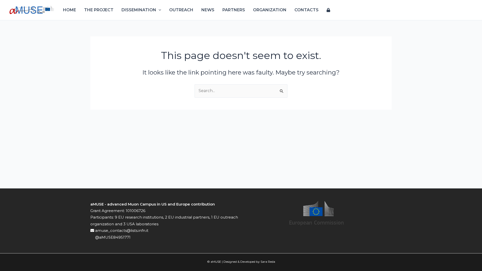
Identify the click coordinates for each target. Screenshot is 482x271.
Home (69, 10)
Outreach (181, 10)
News (207, 10)
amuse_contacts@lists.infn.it (121, 230)
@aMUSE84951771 (112, 237)
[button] (158, 10)
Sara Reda (268, 261)
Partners (233, 10)
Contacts (306, 10)
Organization (269, 10)
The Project (98, 10)
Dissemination (139, 10)
